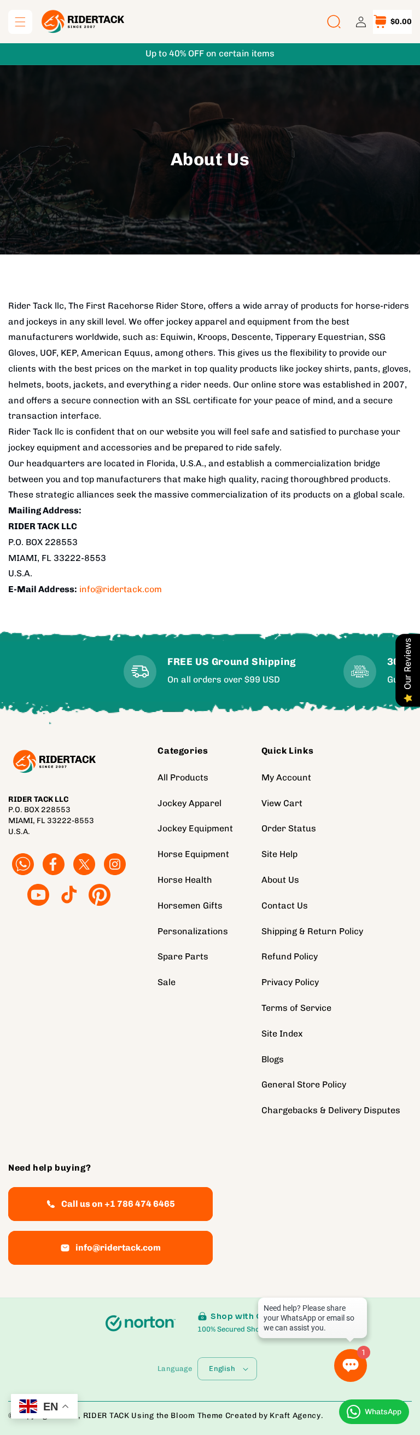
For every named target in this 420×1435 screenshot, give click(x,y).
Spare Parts (183, 956)
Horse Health (185, 880)
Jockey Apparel (189, 803)
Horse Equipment (193, 854)
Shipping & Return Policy (312, 931)
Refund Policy (289, 956)
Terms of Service (296, 1008)
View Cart (281, 803)
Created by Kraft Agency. (274, 1415)
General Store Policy (303, 1084)
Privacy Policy (290, 982)
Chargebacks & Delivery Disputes (330, 1110)
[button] (20, 22)
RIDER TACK (106, 1415)
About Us (280, 880)
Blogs (272, 1059)
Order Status (288, 828)
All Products (183, 777)
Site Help (279, 854)
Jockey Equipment (195, 828)
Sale (167, 982)
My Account (286, 777)
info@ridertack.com (120, 589)
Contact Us (284, 905)
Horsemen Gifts (190, 905)
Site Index (282, 1033)
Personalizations (193, 931)
